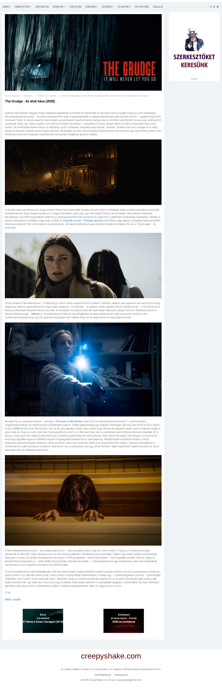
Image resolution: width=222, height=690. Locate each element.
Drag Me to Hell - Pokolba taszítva (83, 220)
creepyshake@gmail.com (128, 680)
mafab (17, 599)
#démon (107, 96)
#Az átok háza (118, 96)
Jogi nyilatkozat (102, 674)
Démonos (28, 96)
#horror (83, 96)
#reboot (65, 96)
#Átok (90, 96)
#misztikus (143, 96)
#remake (98, 96)
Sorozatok (42, 7)
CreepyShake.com (98, 680)
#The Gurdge (131, 96)
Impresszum (121, 674)
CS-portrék (142, 7)
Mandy (35, 313)
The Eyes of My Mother (69, 421)
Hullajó (158, 7)
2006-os (18, 428)
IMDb (8, 599)
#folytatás (74, 96)
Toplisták (75, 7)
